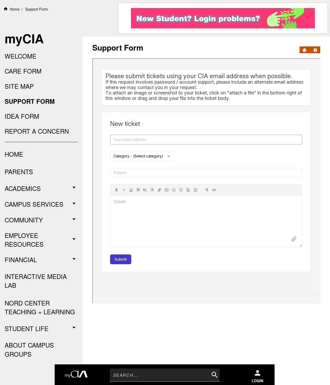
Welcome (20, 56)
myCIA (24, 38)
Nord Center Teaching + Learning (40, 307)
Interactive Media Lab (36, 281)
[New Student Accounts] (223, 17)
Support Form (36, 9)
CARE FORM (23, 71)
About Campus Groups (29, 349)
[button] (315, 50)
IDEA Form (22, 116)
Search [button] (214, 374)
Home (15, 9)
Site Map (19, 86)
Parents (19, 171)
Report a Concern (37, 131)
